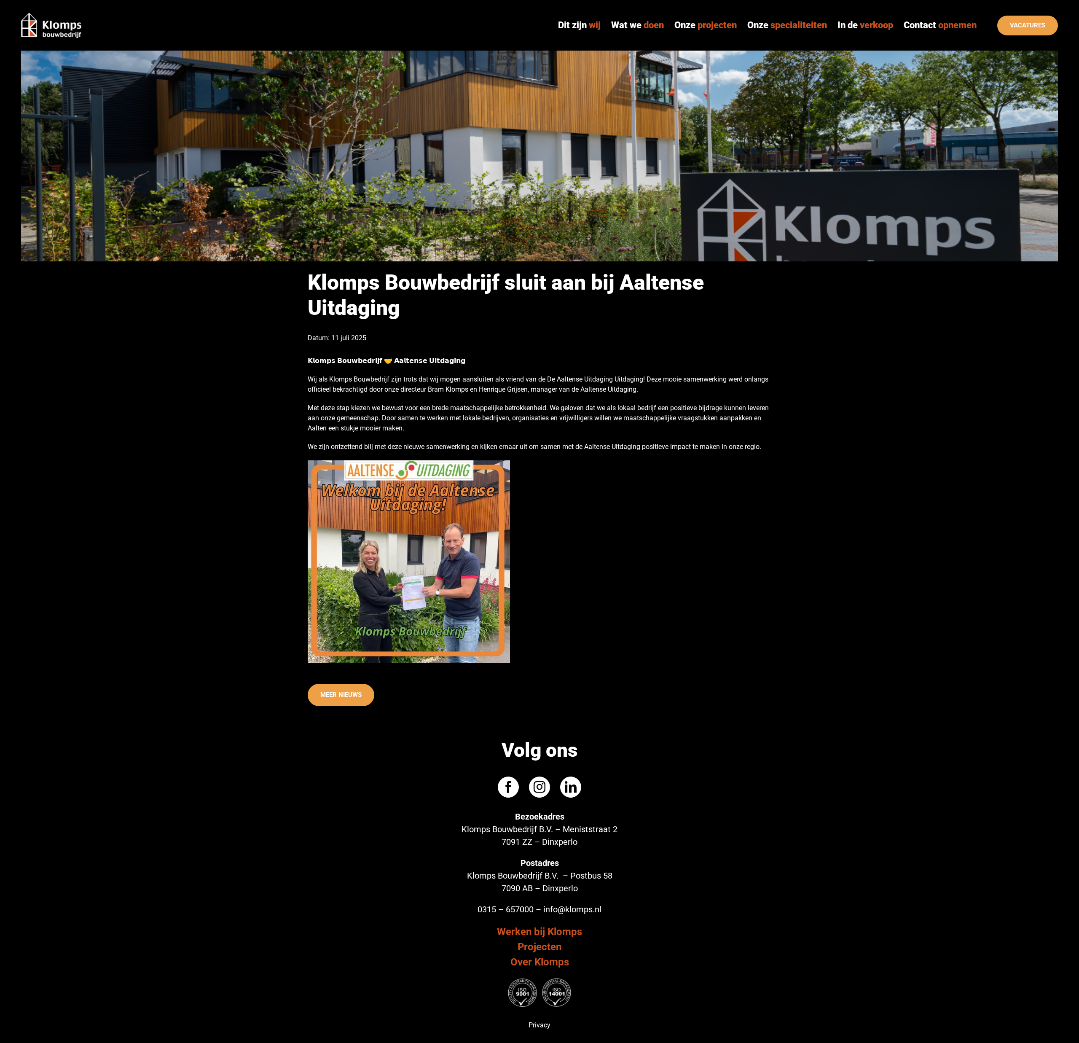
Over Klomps (539, 962)
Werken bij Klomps (539, 932)
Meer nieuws (341, 695)
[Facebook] (508, 787)
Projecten (539, 947)
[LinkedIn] (570, 787)
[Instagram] (539, 787)
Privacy (539, 1025)
